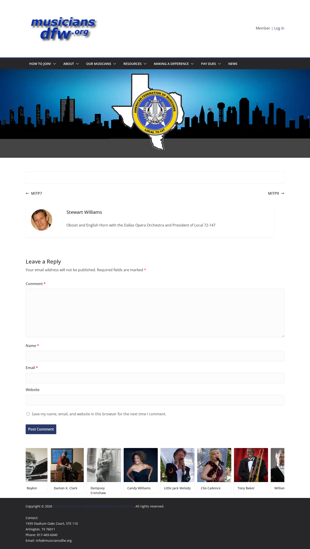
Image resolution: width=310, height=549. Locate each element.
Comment (36, 283)
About (68, 64)
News (232, 64)
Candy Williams (122, 488)
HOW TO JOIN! (40, 64)
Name (32, 345)
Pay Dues (208, 64)
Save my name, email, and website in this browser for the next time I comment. (99, 413)
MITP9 (273, 193)
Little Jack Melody (161, 488)
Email (32, 367)
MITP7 (36, 193)
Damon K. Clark (49, 488)
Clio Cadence (194, 488)
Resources (132, 64)
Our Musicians (98, 64)
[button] (53, 64)
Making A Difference (171, 64)
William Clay (267, 488)
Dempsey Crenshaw (81, 490)
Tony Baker (229, 488)
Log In (279, 28)
